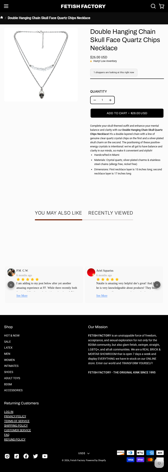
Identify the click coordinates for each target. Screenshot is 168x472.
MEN (7, 354)
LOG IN (8, 412)
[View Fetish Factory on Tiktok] (17, 456)
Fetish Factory (77, 460)
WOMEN (9, 360)
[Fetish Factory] (84, 6)
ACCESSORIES (13, 390)
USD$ (81, 453)
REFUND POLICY (14, 439)
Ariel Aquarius (104, 270)
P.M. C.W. (22, 270)
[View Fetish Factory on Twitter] (35, 456)
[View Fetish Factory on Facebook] (26, 456)
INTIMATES (11, 366)
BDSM (8, 384)
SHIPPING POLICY (16, 425)
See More (21, 295)
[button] (153, 6)
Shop (8, 327)
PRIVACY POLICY (15, 416)
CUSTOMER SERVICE (17, 430)
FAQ (6, 435)
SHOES (8, 372)
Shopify (102, 460)
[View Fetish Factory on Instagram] (7, 456)
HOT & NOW (11, 335)
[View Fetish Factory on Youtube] (45, 456)
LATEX (8, 347)
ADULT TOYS (12, 378)
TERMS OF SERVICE (17, 421)
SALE (7, 341)
